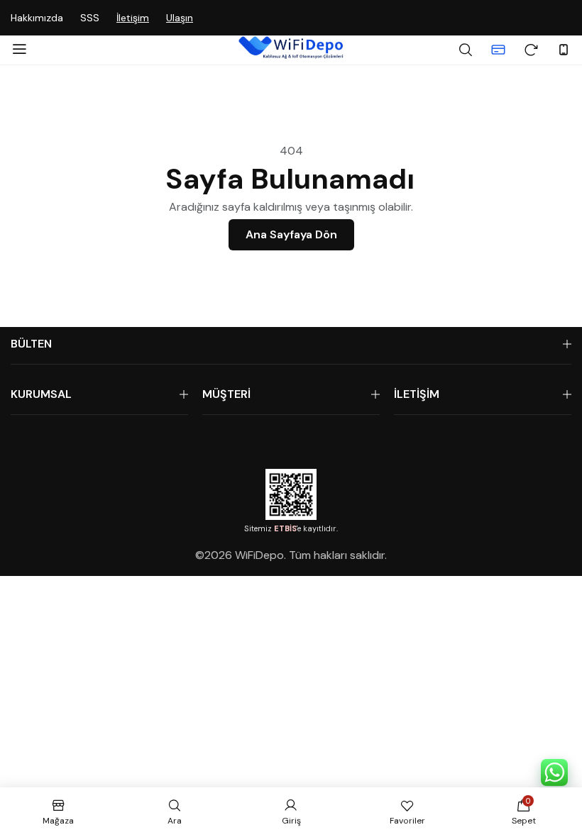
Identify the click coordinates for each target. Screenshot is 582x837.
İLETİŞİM (416, 394)
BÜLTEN (31, 343)
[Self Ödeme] (498, 49)
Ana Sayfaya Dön (291, 234)
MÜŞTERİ (226, 394)
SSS (89, 17)
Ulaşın (179, 17)
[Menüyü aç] (19, 49)
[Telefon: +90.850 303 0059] (563, 49)
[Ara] (465, 49)
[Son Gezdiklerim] (531, 49)
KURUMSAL (41, 394)
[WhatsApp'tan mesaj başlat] (554, 772)
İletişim (132, 17)
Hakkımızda (37, 17)
